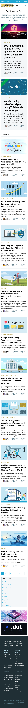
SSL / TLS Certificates (8, 675)
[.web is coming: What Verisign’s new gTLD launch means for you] (14, 87)
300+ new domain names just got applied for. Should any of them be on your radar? (14, 51)
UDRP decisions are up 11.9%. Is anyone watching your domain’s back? (13, 204)
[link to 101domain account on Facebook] (17, 1)
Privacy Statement (10, 703)
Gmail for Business (19, 663)
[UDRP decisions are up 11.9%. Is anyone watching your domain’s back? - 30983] (14, 189)
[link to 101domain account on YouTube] (24, 1)
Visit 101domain (7, 1)
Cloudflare (5, 242)
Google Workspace (8, 156)
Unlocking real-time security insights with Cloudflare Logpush (13, 509)
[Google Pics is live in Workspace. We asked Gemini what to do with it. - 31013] (14, 146)
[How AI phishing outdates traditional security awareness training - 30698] (14, 538)
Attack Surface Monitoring (9, 587)
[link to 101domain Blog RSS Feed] (26, 1)
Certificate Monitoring (8, 590)
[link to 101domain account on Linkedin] (21, 1)
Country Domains (8, 658)
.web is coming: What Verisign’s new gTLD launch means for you (13, 106)
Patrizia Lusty (10, 73)
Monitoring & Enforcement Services (17, 685)
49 (19, 573)
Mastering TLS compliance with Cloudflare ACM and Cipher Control (12, 248)
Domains (7, 42)
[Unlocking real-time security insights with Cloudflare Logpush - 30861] (14, 494)
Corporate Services (8, 198)
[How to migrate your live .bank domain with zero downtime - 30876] (14, 365)
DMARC (3, 288)
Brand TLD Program (7, 605)
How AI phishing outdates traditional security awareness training (12, 553)
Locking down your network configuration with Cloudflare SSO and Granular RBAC (13, 467)
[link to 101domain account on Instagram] (19, 1)
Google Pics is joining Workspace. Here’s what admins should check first (11, 340)
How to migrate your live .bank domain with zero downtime (11, 380)
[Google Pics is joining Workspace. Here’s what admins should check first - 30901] (14, 325)
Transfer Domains (8, 665)
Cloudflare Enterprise (8, 677)
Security (4, 548)
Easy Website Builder (19, 665)
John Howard (7, 265)
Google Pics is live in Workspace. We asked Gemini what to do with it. (13, 161)
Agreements (21, 702)
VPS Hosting (17, 654)
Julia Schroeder (7, 219)
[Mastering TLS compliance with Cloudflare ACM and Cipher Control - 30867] (14, 233)
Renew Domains (7, 667)
